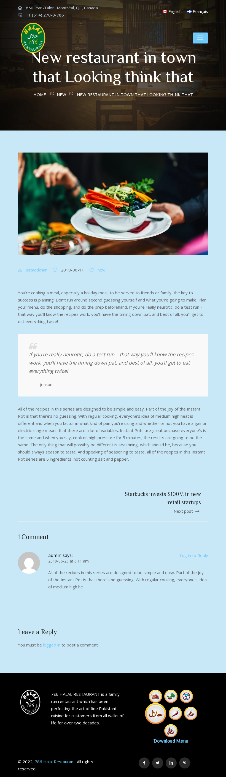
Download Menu (171, 740)
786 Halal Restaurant (55, 761)
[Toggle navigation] (200, 38)
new (102, 270)
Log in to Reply (194, 555)
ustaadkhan (36, 270)
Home (39, 94)
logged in (51, 645)
